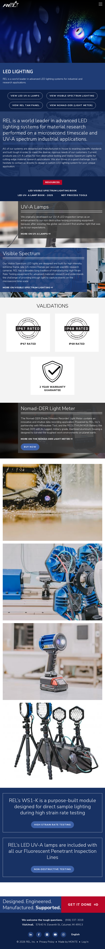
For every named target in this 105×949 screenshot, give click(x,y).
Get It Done (79, 904)
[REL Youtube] (55, 934)
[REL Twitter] (47, 934)
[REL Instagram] (63, 934)
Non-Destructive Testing (52, 869)
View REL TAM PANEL (26, 105)
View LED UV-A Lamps (25, 95)
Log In (85, 941)
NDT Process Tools (74, 195)
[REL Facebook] (39, 934)
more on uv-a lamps (34, 233)
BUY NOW (30, 446)
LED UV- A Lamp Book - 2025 (35, 195)
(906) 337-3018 (74, 920)
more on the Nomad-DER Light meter (45, 438)
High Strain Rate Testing (52, 824)
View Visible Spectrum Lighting (72, 95)
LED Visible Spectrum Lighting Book (52, 190)
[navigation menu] (99, 4)
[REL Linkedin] (30, 934)
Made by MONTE (68, 941)
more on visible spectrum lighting (26, 287)
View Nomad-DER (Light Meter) (71, 105)
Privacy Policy (46, 941)
